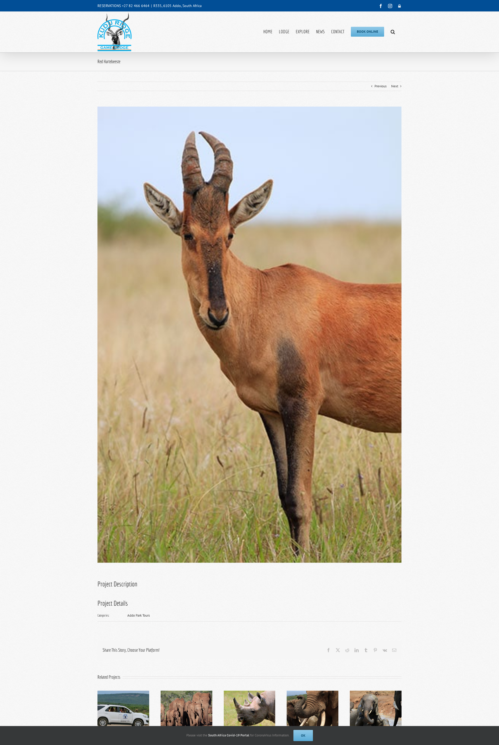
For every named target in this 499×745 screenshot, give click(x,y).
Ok (303, 735)
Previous (380, 86)
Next (394, 86)
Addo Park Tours (138, 615)
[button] (393, 32)
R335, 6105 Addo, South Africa (177, 5)
